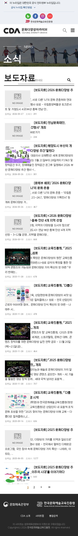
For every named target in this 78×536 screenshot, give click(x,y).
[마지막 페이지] (49, 487)
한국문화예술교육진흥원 (39, 21)
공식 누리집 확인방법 (21, 7)
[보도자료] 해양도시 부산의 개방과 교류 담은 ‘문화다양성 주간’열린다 (39, 157)
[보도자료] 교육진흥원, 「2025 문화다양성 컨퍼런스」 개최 (38, 334)
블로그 (28, 16)
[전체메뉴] (72, 30)
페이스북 (35, 16)
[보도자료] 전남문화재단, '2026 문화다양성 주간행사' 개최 (35, 127)
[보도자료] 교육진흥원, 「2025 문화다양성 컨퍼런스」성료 (38, 260)
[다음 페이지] (41, 487)
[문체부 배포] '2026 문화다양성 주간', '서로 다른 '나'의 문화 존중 (38, 192)
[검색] (69, 80)
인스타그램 (42, 16)
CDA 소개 (25, 515)
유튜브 (50, 16)
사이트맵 (40, 515)
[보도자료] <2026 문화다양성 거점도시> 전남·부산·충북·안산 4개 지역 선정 (38, 225)
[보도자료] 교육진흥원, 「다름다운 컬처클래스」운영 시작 (39, 404)
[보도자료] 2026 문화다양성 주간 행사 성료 (39, 99)
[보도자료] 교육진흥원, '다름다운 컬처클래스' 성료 (38, 297)
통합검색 (53, 515)
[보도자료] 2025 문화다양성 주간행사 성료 (39, 441)
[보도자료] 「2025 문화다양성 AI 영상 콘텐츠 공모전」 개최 (39, 369)
